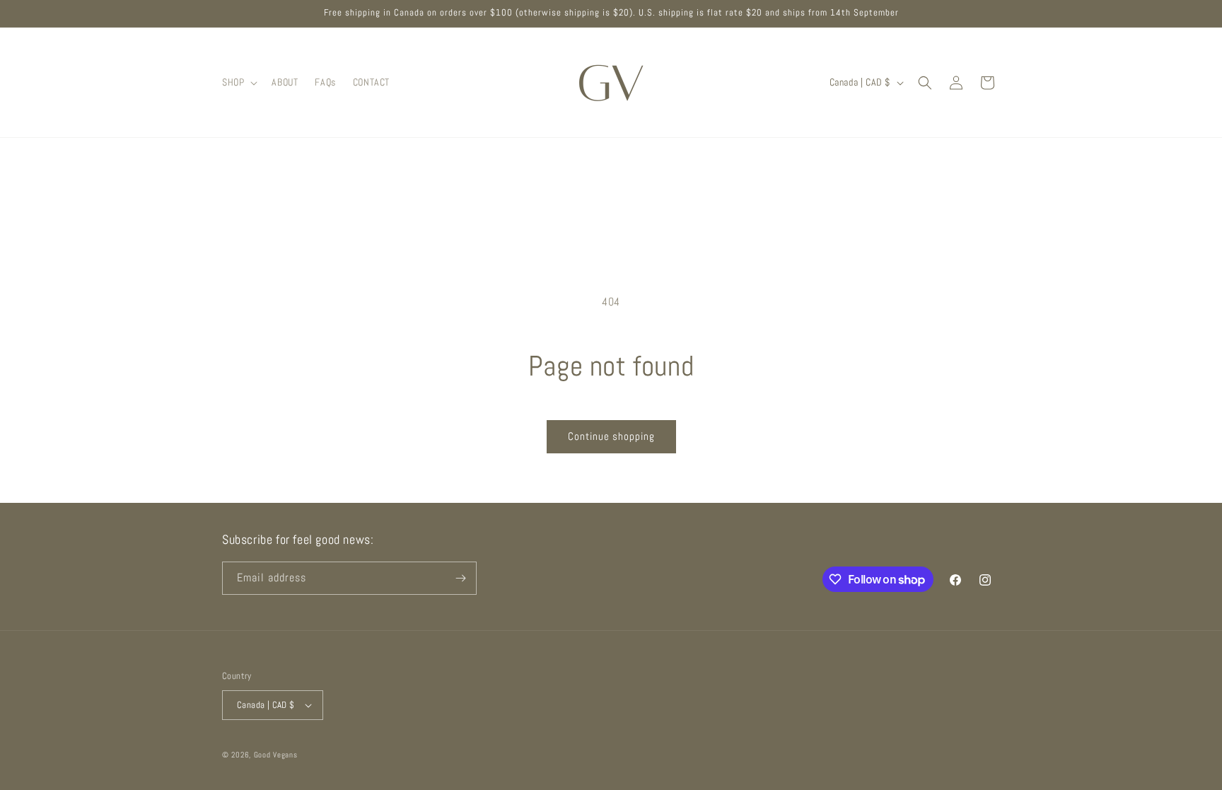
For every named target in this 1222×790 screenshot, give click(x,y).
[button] (238, 82)
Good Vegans (276, 755)
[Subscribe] (460, 578)
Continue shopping (611, 436)
